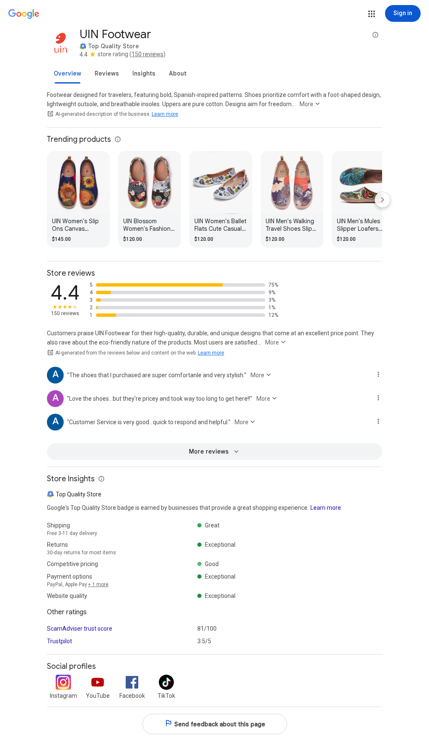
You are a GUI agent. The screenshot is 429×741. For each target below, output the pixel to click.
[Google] (23, 14)
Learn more (165, 114)
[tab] (67, 73)
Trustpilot (59, 641)
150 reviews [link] (147, 54)
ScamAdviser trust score (79, 628)
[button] (371, 13)
